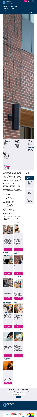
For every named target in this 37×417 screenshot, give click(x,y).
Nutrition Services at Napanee (18, 302)
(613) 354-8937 (31, 12)
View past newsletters (18, 399)
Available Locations (27, 173)
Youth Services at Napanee (6, 359)
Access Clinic (16, 222)
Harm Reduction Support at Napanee (7, 302)
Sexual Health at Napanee (6, 330)
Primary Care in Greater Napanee (6, 223)
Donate (26, 1)
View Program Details (7, 249)
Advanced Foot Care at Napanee (7, 253)
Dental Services (6, 276)
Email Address (18, 392)
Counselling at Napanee (17, 253)
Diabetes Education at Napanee (18, 277)
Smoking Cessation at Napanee (18, 330)
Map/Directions (7, 145)
